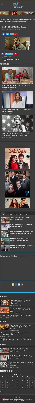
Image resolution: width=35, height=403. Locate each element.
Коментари (18, 214)
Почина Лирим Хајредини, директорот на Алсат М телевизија (21, 246)
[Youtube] (22, 284)
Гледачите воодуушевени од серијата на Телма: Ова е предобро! (20, 301)
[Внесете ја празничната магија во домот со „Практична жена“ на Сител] (4, 310)
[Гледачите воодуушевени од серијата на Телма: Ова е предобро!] (4, 302)
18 (7, 385)
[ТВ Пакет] (17, 5)
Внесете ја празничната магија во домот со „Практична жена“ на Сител (21, 309)
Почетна (2, 19)
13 (17, 383)
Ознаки (26, 214)
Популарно (10, 214)
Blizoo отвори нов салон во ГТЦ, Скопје (17, 339)
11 (7, 383)
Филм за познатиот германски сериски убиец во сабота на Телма (12, 58)
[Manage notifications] (3, 399)
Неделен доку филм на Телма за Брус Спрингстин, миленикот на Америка (15, 134)
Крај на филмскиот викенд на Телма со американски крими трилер (20, 326)
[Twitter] (19, 284)
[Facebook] (16, 284)
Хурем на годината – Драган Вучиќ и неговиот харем (16, 333)
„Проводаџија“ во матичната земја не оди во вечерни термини (21, 218)
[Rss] (13, 284)
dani (4, 29)
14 (22, 383)
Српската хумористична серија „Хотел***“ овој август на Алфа (19, 239)
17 (3, 385)
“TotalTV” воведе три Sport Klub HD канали (15, 316)
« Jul (1, 391)
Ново (3, 214)
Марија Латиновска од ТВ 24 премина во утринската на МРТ (21, 225)
